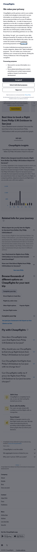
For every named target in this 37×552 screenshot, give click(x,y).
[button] (18, 80)
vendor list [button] (24, 43)
